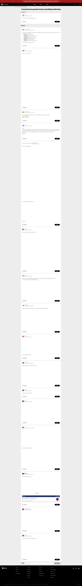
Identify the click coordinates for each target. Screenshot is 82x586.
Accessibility (28, 584)
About (17, 569)
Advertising (29, 573)
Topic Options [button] (23, 12)
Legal (2, 584)
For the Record (18, 573)
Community (5, 4)
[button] (59, 15)
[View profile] (23, 15)
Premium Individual (53, 569)
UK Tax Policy (39, 584)
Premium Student (53, 575)
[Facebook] (79, 568)
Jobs (16, 571)
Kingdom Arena (27, 117)
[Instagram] (73, 568)
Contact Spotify (41, 575)
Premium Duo (52, 571)
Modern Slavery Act (33, 584)
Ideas (47, 4)
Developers (29, 571)
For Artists (28, 569)
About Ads (24, 584)
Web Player (40, 571)
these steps (46, 1)
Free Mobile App (41, 573)
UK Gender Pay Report (45, 584)
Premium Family (52, 573)
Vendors (28, 577)
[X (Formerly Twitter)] (76, 568)
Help (35, 4)
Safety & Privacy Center (8, 584)
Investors (28, 575)
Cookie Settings (19, 584)
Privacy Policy (14, 584)
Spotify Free (52, 577)
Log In (77, 4)
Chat (41, 4)
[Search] (74, 4)
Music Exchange (12, 6)
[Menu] (80, 4)
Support (40, 569)
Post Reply (57, 563)
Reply (57, 21)
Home (6, 6)
